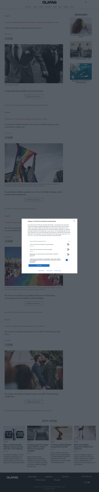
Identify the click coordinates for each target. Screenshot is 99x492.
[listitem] (49, 241)
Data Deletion (41, 270)
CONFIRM (39, 265)
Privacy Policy (58, 270)
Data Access (49, 270)
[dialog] (49, 246)
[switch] (67, 244)
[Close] (74, 221)
